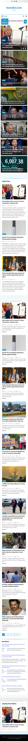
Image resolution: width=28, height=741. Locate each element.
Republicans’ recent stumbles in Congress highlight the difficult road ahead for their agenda (13, 116)
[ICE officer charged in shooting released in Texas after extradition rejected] (14, 575)
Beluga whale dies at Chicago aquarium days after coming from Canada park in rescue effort (13, 552)
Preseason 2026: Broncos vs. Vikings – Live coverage (12, 675)
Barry (4, 205)
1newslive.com (14, 7)
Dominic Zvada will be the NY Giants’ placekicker (11, 665)
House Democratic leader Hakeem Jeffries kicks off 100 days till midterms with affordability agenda (12, 151)
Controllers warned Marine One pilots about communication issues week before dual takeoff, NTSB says (13, 518)
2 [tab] (23, 48)
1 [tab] (21, 48)
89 (15, 634)
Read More (4, 331)
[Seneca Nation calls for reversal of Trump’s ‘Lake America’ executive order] (14, 191)
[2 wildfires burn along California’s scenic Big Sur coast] (14, 474)
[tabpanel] (14, 38)
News (4, 40)
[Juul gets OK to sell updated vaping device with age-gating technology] (14, 38)
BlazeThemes (18, 738)
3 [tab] (25, 48)
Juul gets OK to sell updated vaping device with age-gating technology (12, 45)
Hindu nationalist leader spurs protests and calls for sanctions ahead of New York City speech (13, 275)
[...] (17, 651)
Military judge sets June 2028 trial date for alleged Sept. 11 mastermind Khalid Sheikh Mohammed (13, 618)
